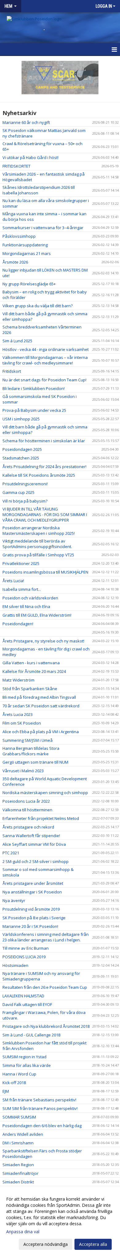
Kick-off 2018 (14, 1082)
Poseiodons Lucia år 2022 (26, 801)
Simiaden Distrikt (18, 1182)
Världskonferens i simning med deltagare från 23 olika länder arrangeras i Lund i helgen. (45, 937)
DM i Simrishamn (18, 1143)
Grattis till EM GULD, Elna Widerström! (36, 615)
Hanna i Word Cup (19, 1074)
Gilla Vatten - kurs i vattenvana (31, 663)
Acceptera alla (93, 1244)
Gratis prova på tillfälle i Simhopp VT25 (38, 555)
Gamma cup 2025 (18, 492)
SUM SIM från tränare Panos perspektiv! (40, 1108)
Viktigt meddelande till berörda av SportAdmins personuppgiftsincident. (37, 543)
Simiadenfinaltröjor (20, 1173)
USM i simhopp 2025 (21, 419)
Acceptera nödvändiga (45, 1244)
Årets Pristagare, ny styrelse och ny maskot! (43, 641)
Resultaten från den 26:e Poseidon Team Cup (44, 987)
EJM (5, 1091)
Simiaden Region (18, 1164)
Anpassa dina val (22, 1231)
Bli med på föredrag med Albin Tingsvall (39, 697)
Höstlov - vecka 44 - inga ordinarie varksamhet (45, 349)
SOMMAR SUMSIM (19, 1117)
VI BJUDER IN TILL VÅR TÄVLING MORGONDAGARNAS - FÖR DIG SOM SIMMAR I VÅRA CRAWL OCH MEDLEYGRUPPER (44, 514)
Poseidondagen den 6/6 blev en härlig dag (42, 1125)
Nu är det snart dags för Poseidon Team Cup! (44, 380)
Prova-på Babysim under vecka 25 (34, 410)
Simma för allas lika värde (26, 1065)
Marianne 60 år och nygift (26, 122)
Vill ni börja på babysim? (24, 501)
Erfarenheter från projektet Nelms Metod (40, 818)
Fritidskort (11, 371)
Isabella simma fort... (21, 589)
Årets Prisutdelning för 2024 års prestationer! (44, 466)
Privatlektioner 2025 (20, 563)
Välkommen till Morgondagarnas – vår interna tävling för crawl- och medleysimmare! (45, 360)
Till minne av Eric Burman (25, 948)
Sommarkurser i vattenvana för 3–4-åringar (42, 227)
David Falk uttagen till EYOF (27, 1004)
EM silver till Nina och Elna (26, 606)
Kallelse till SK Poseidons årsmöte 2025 (38, 475)
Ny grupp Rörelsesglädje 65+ (29, 284)
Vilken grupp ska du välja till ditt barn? (37, 305)
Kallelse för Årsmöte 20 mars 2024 (34, 671)
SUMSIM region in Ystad (24, 1056)
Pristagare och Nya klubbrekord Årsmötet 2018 (46, 1026)
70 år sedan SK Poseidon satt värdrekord (40, 706)
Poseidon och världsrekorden (30, 598)
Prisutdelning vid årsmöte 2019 (31, 909)
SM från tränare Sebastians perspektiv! (39, 1100)
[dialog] (60, 1221)
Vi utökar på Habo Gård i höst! (30, 157)
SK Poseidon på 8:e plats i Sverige (34, 917)
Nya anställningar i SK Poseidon (32, 892)
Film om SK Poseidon (21, 723)
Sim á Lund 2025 (17, 341)
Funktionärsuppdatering (25, 245)
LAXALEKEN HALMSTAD (23, 996)
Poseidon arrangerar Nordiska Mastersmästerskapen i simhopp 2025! (38, 530)
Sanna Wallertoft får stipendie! (31, 835)
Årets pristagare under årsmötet (32, 883)
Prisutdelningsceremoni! (25, 484)
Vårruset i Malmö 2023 (23, 770)
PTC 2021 (10, 853)
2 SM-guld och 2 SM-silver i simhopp (35, 861)
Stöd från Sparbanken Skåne (29, 688)
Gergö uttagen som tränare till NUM (35, 762)
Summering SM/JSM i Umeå (27, 740)
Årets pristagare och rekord (28, 827)
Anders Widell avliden (22, 1134)
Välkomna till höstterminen (27, 810)
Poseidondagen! (17, 623)
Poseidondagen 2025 (22, 449)
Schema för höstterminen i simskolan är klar (43, 440)
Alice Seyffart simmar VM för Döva (34, 844)
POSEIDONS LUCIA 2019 (24, 957)
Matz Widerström (18, 680)
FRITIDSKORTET (16, 166)
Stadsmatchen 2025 (20, 458)
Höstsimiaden (15, 965)
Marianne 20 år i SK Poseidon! (30, 926)
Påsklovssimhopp (19, 236)
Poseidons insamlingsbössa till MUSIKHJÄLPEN (45, 572)
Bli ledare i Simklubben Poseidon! (33, 388)
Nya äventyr (13, 900)
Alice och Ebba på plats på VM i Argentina (40, 731)
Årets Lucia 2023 (17, 714)
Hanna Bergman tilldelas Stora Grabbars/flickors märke (30, 751)
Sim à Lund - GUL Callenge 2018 (31, 1035)
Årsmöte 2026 (15, 262)
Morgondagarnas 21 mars (26, 253)
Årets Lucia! (13, 580)
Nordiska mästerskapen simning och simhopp (45, 792)
